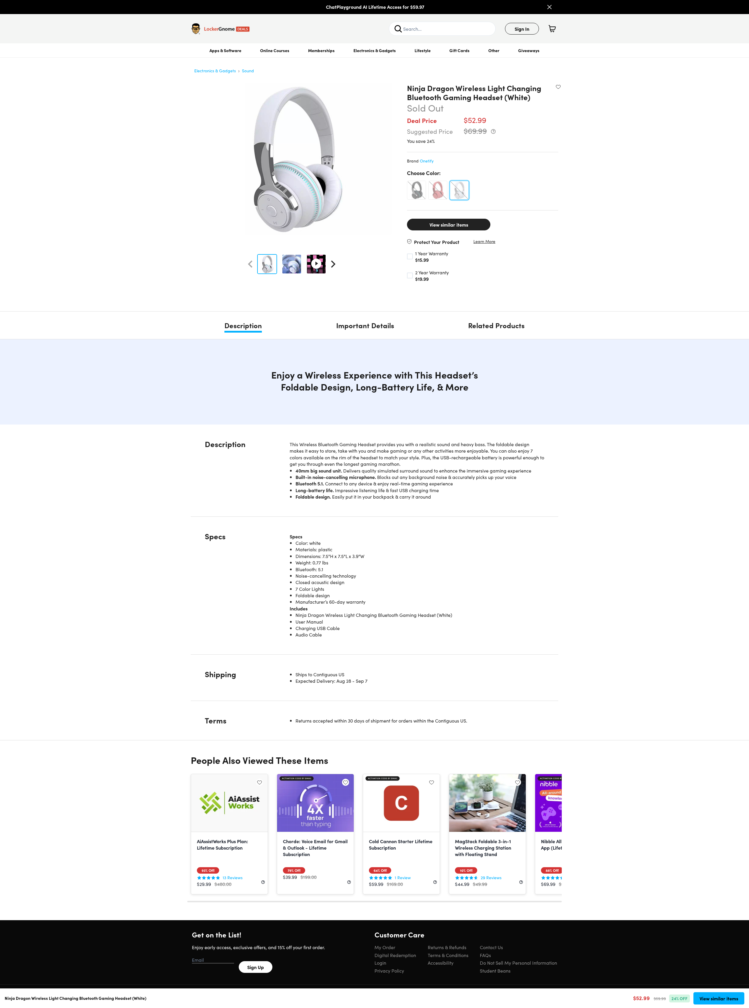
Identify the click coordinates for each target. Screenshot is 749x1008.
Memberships (321, 50)
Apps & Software (225, 50)
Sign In (522, 28)
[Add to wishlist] (558, 86)
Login (380, 962)
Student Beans (495, 970)
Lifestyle (423, 50)
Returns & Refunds (447, 947)
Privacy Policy (389, 970)
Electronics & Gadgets (374, 50)
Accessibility (440, 962)
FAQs (485, 955)
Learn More (484, 241)
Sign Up (255, 967)
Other (493, 50)
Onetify (427, 161)
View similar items (449, 224)
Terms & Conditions (448, 955)
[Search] (398, 29)
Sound (248, 70)
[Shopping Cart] (552, 28)
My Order (384, 947)
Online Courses (274, 50)
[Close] (549, 7)
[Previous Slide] (250, 264)
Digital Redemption (395, 955)
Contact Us (491, 947)
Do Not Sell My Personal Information (518, 962)
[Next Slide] (333, 264)
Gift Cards (459, 50)
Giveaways (529, 50)
